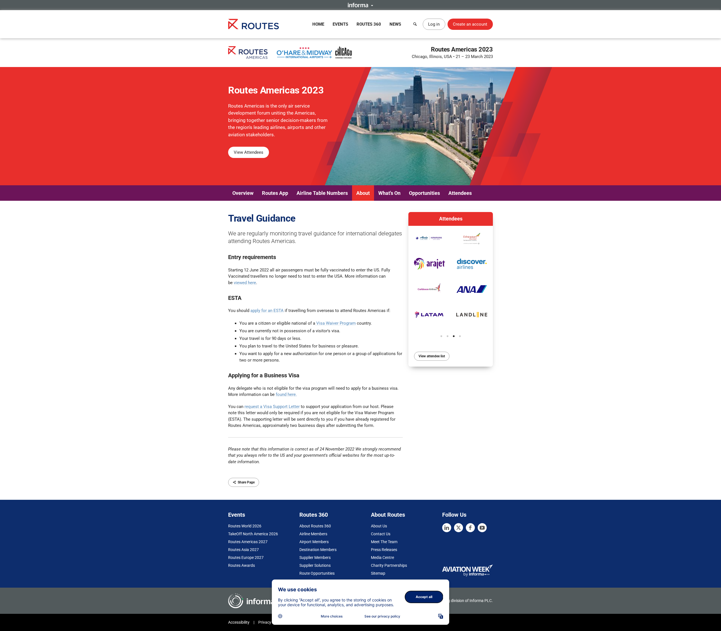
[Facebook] (470, 527)
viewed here (245, 282)
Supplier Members (315, 557)
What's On (389, 193)
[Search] (415, 24)
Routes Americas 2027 (248, 541)
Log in (434, 24)
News (395, 24)
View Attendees (248, 152)
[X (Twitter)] (458, 527)
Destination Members (318, 549)
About (363, 193)
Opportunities (424, 193)
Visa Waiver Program (336, 323)
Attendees (460, 193)
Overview (242, 193)
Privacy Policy (270, 622)
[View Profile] (429, 238)
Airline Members (313, 534)
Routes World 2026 (244, 526)
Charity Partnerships (389, 565)
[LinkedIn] (446, 527)
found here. (286, 394)
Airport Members (314, 541)
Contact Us (380, 534)
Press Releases (384, 549)
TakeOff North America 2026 (253, 534)
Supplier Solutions (315, 565)
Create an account (470, 24)
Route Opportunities (317, 573)
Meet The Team (384, 541)
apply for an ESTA (267, 310)
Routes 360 (369, 24)
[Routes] (253, 24)
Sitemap (378, 573)
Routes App (275, 193)
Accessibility (239, 622)
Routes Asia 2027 (243, 549)
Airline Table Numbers (322, 193)
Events (340, 24)
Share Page (246, 482)
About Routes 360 (315, 526)
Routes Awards (241, 565)
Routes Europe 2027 (246, 557)
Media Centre (382, 557)
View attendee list (432, 356)
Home (318, 24)
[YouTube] (482, 527)
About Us (379, 526)
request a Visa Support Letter (272, 406)
